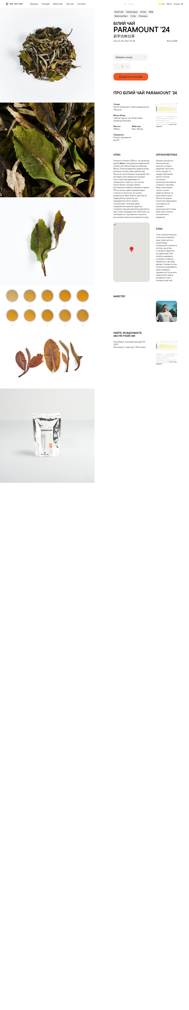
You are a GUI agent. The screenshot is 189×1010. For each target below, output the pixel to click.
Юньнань (143, 16)
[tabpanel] (47, 55)
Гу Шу (133, 16)
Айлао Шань (131, 12)
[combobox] (130, 57)
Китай (143, 12)
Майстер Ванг (121, 16)
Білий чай (119, 12)
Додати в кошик (130, 76)
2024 (151, 12)
